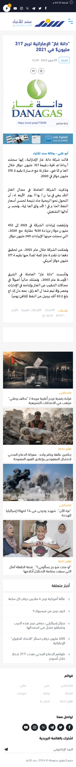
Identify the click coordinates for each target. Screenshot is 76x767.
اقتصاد (64, 59)
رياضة (46, 693)
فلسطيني (65, 392)
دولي (23, 685)
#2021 (60, 315)
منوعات (21, 693)
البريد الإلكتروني (63, 749)
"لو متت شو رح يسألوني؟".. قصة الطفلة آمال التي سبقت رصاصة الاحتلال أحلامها (40, 568)
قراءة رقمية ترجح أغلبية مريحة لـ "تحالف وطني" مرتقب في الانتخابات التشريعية (39, 400)
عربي (47, 685)
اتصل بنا (45, 701)
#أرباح (14, 309)
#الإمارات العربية (31, 309)
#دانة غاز (47, 315)
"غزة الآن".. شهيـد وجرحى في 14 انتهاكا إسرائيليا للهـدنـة (38, 512)
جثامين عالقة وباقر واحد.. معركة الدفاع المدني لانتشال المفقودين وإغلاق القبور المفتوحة (39, 456)
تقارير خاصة (64, 448)
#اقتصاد (50, 309)
